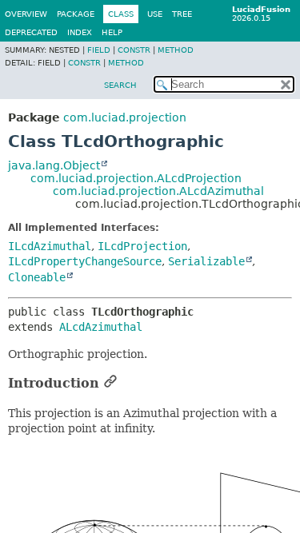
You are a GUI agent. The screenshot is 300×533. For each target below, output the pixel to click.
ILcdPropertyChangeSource (85, 261)
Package (75, 14)
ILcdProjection (142, 246)
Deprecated (31, 32)
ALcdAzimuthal (100, 326)
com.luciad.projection (124, 117)
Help (112, 32)
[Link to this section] (110, 383)
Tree (182, 14)
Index (79, 32)
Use (154, 14)
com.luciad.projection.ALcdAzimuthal (158, 191)
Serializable (206, 261)
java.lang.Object (54, 165)
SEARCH (120, 85)
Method (176, 50)
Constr (134, 50)
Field (98, 50)
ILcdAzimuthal (49, 246)
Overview (26, 14)
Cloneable (37, 277)
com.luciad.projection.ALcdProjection (136, 178)
